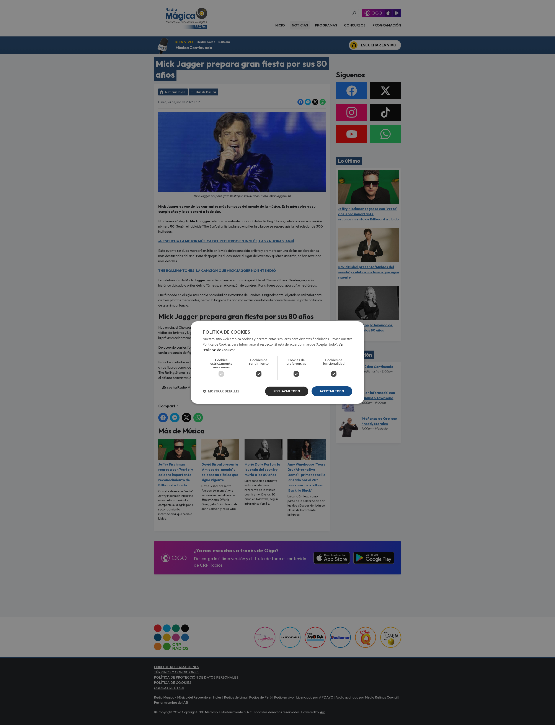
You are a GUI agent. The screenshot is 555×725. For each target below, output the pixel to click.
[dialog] (277, 362)
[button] (221, 391)
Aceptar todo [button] (332, 391)
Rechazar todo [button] (286, 391)
